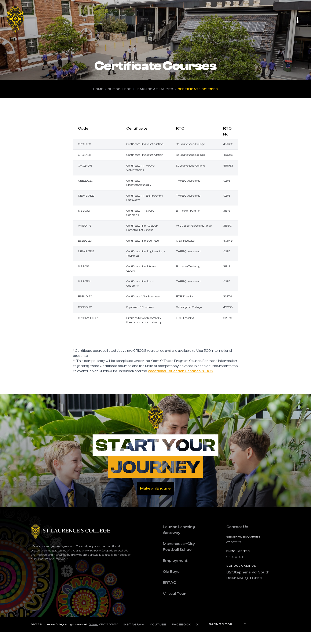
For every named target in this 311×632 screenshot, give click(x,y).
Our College (119, 89)
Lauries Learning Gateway (179, 530)
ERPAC (169, 582)
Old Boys (171, 571)
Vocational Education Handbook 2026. (180, 371)
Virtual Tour (174, 593)
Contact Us (237, 527)
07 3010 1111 (233, 542)
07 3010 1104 (234, 557)
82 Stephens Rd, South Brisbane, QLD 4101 (248, 575)
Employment (175, 560)
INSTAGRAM (134, 624)
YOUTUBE (158, 624)
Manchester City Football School (179, 547)
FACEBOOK (181, 624)
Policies (93, 624)
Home (98, 89)
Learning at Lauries (154, 89)
